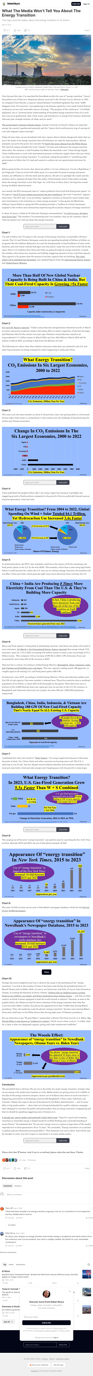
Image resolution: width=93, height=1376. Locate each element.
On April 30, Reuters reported (15, 327)
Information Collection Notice (45, 1331)
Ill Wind (6, 1271)
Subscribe (76, 4)
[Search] (88, 1264)
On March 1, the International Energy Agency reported (42, 649)
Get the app (58, 1365)
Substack (34, 1371)
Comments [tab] (7, 1186)
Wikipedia (64, 89)
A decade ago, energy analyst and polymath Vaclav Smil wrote (29, 1117)
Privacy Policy (65, 1331)
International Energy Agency (77, 259)
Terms (51, 1359)
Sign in (86, 4)
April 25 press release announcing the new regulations (37, 194)
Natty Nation (41, 758)
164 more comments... (8, 1252)
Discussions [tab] (20, 1264)
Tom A (8, 1208)
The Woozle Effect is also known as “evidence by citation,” (46, 1019)
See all (7, 1322)
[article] (46, 1277)
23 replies (12, 1225)
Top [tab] (4, 1264)
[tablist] (12, 1185)
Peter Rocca (10, 1233)
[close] (70, 1291)
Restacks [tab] (17, 1186)
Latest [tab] (11, 1264)
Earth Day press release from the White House (66, 143)
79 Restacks (31, 1160)
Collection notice (62, 1359)
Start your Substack (40, 1365)
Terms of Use (58, 1328)
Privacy (45, 1359)
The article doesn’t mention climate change (21, 125)
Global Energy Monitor (16, 263)
